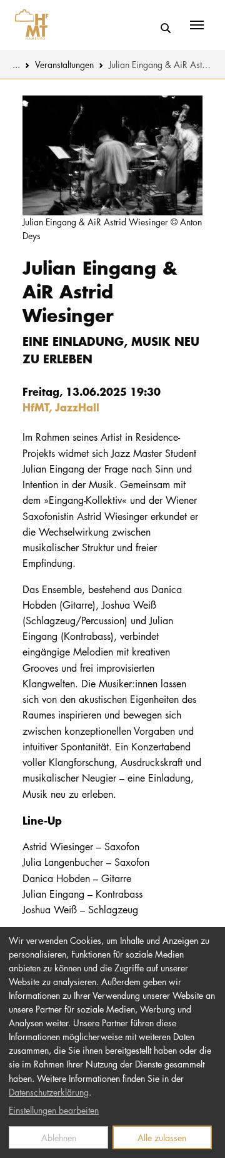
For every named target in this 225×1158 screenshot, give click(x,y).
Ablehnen (58, 1137)
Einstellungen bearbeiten (54, 1110)
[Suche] (165, 28)
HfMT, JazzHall (60, 407)
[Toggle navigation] (197, 25)
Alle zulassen (162, 1137)
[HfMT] (28, 25)
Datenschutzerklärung (49, 1092)
